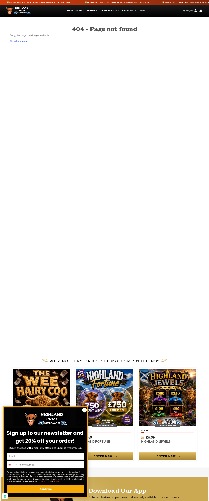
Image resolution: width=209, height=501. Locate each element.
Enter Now (103, 456)
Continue (45, 489)
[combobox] (12, 464)
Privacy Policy (45, 481)
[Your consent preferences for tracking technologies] (5, 496)
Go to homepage (19, 41)
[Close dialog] (84, 410)
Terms (56, 481)
